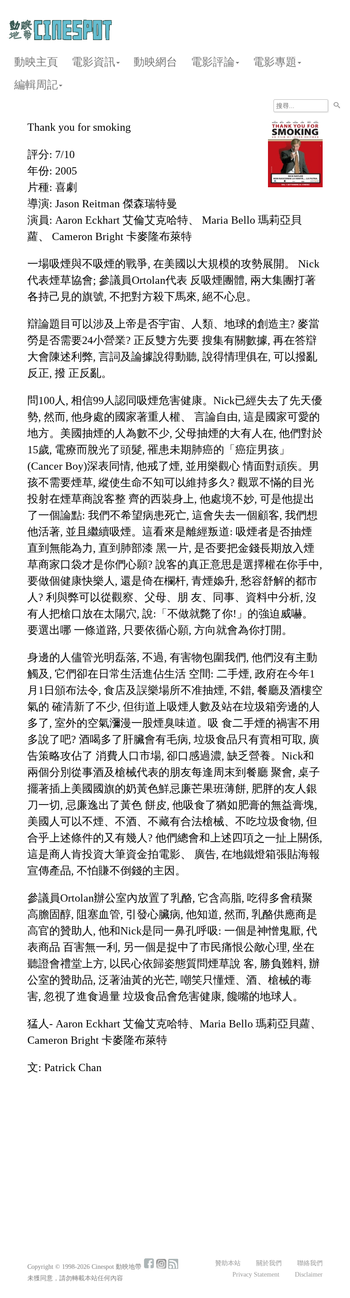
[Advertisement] (175, 1150)
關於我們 (269, 1263)
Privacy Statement (255, 1274)
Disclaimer (309, 1274)
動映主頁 (36, 62)
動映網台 (155, 62)
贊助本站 (228, 1263)
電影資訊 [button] (93, 62)
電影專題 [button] (275, 62)
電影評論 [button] (213, 62)
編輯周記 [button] (36, 85)
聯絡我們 (310, 1263)
